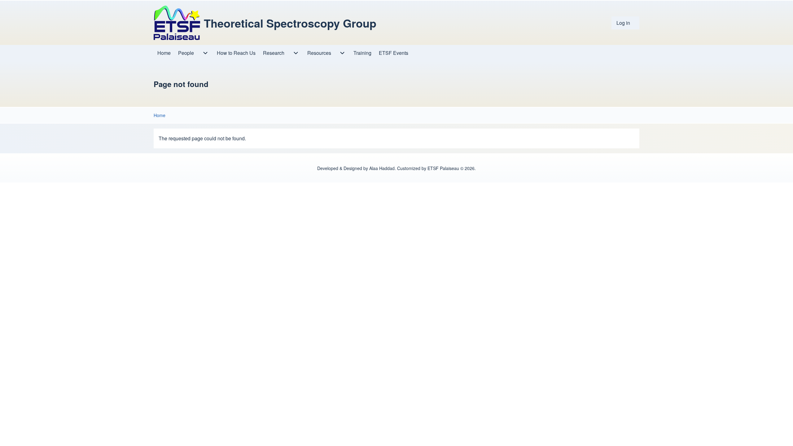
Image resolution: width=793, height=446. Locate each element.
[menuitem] (625, 22)
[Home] (177, 23)
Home (159, 115)
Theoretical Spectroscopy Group (290, 23)
